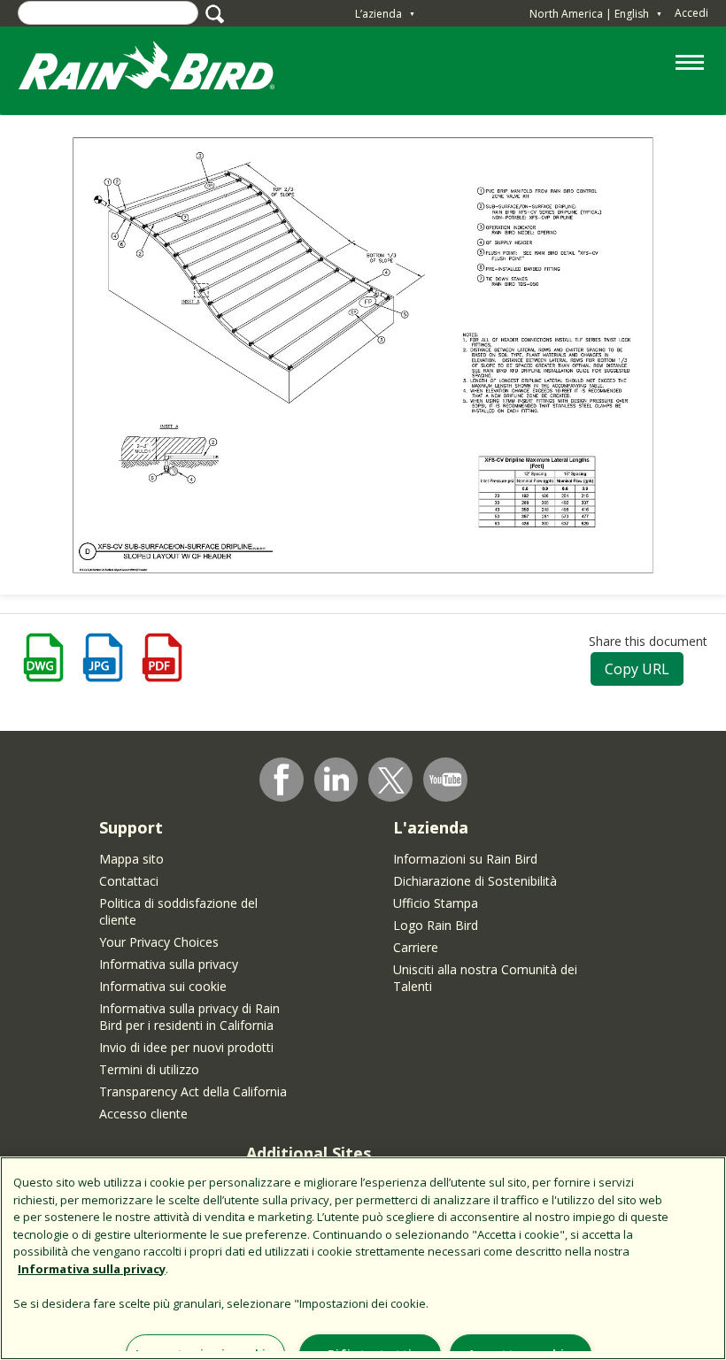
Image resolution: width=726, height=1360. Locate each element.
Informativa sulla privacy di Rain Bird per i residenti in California (189, 1016)
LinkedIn (336, 778)
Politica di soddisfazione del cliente (178, 911)
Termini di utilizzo (149, 1069)
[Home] (164, 69)
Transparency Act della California (193, 1091)
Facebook (281, 779)
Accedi (691, 12)
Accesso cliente (143, 1113)
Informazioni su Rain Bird (465, 858)
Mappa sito (131, 858)
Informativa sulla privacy (168, 964)
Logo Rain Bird (435, 925)
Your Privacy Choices (159, 942)
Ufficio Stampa (435, 903)
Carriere (415, 947)
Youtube (445, 779)
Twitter (391, 780)
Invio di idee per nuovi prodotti (186, 1047)
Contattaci (128, 880)
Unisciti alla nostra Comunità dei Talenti (485, 978)
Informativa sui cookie (163, 986)
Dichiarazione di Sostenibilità (475, 880)
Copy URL (637, 669)
